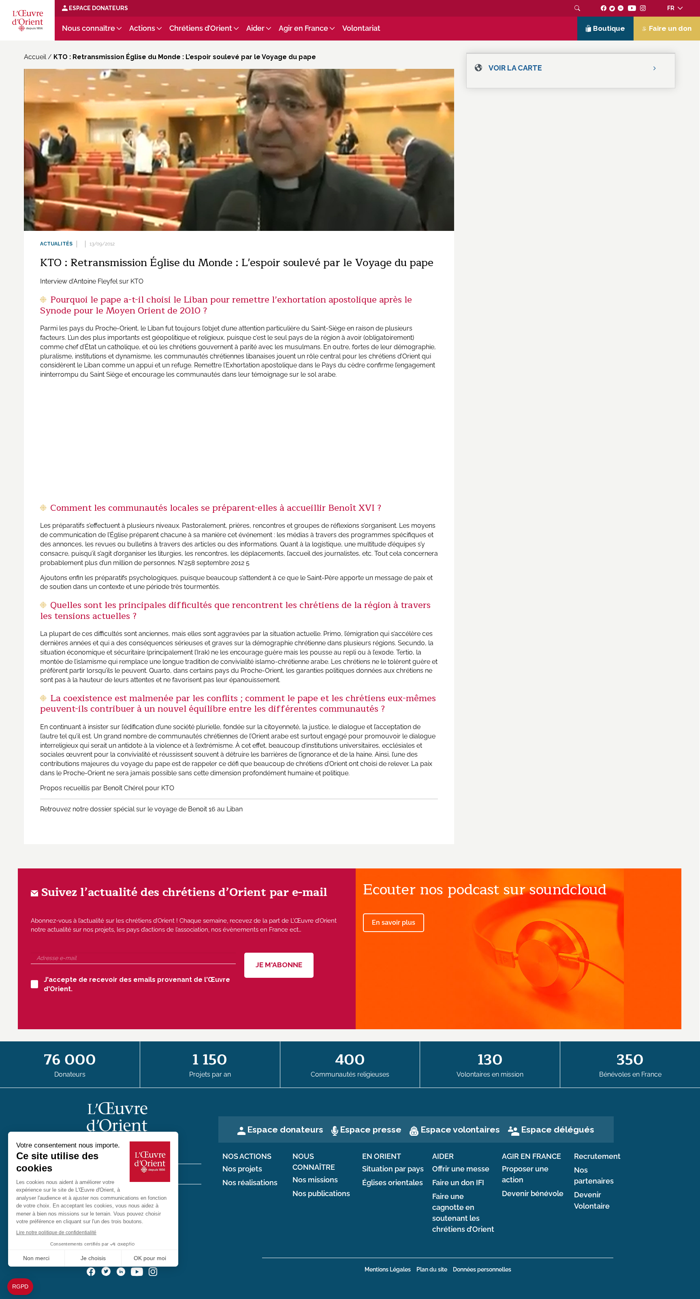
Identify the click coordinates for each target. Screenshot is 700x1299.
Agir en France (303, 28)
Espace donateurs (285, 1129)
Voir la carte (515, 68)
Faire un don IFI (458, 1183)
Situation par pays (393, 1169)
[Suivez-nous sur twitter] (612, 8)
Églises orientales (392, 1183)
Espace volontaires (460, 1129)
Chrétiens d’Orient (200, 28)
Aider (255, 28)
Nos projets (242, 1169)
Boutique (609, 28)
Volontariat (361, 28)
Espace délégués (557, 1129)
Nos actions (246, 1156)
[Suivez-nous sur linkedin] (621, 8)
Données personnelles (482, 1269)
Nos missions (315, 1180)
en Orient (381, 1156)
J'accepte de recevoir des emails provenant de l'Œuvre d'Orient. (137, 984)
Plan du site (431, 1269)
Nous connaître (88, 28)
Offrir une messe (460, 1169)
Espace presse (370, 1129)
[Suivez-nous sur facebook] (604, 8)
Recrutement (597, 1156)
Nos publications (321, 1194)
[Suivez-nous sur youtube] (631, 8)
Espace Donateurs (98, 8)
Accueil (35, 57)
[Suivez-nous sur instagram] (643, 8)
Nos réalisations (249, 1183)
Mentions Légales (388, 1269)
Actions (142, 28)
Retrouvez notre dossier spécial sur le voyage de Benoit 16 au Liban (141, 809)
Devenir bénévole (532, 1194)
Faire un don (670, 28)
